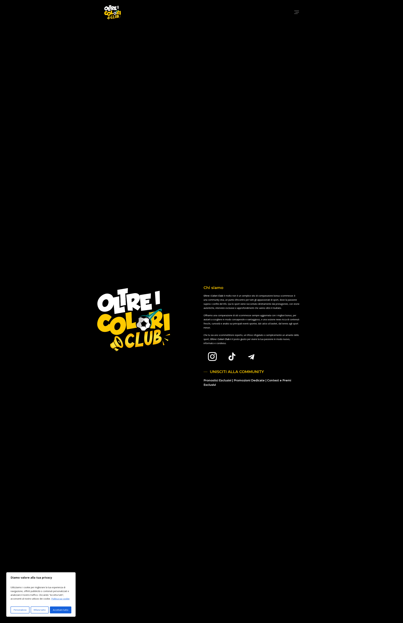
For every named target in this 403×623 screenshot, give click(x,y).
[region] (41, 594)
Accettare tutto (60, 609)
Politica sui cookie (60, 598)
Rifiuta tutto (40, 609)
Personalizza (20, 609)
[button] (297, 12)
